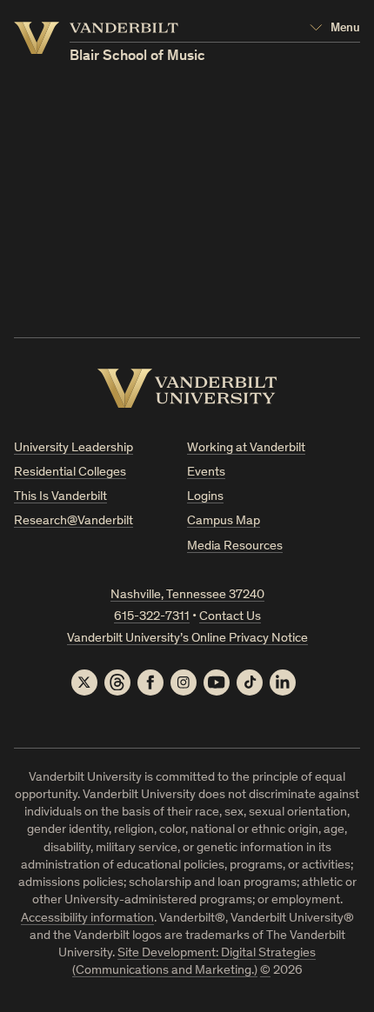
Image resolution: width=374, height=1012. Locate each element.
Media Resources (235, 546)
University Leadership (73, 448)
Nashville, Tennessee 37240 (187, 595)
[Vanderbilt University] (187, 388)
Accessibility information (87, 918)
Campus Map (223, 521)
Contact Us (230, 616)
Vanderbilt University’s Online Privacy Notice (187, 638)
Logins (205, 496)
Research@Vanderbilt (73, 521)
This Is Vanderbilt (60, 496)
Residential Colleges (70, 472)
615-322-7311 (152, 616)
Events (206, 472)
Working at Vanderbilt (246, 448)
